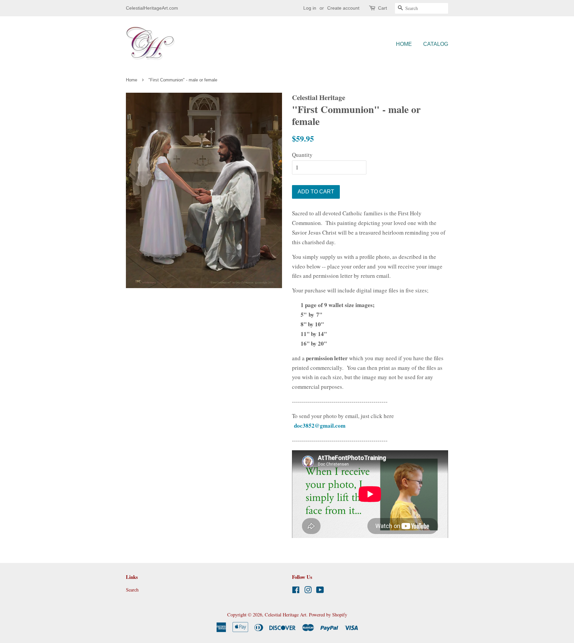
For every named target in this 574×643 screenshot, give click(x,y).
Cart (382, 8)
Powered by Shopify (328, 614)
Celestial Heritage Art (285, 614)
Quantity (302, 155)
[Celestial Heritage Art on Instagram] (308, 591)
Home (404, 44)
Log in (309, 8)
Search (132, 590)
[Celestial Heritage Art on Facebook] (296, 591)
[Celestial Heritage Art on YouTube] (320, 591)
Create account (343, 8)
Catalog (435, 44)
